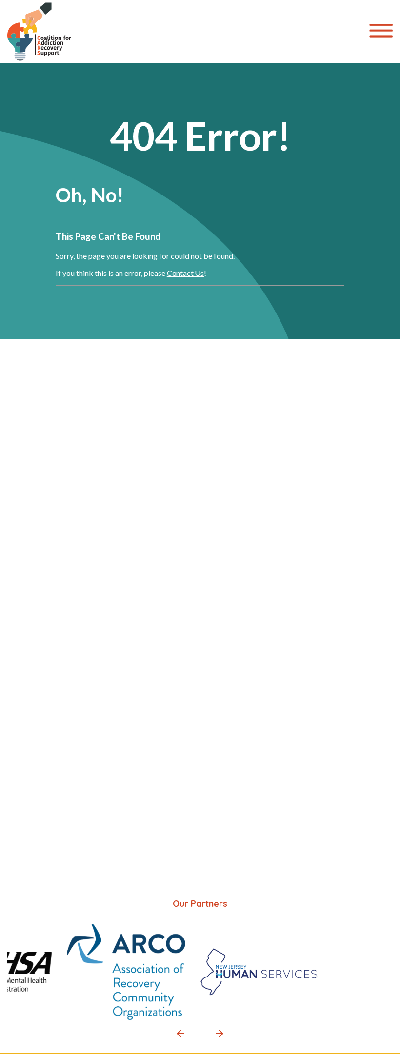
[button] (180, 1033)
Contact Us (185, 272)
